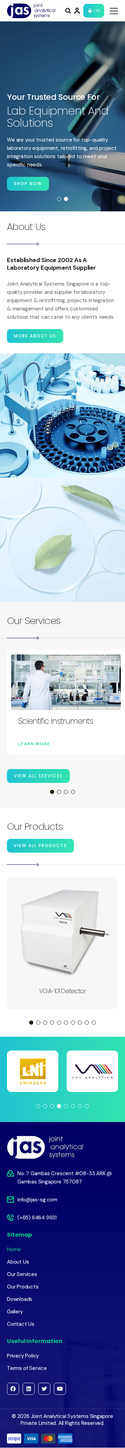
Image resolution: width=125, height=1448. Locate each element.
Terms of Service (27, 1368)
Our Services (22, 1274)
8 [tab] (80, 1022)
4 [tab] (73, 792)
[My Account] (77, 11)
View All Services (38, 776)
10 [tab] (94, 1022)
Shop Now (28, 183)
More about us (35, 336)
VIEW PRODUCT (63, 957)
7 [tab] (73, 1022)
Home (14, 1249)
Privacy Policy (23, 1355)
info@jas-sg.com (37, 1199)
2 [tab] (66, 199)
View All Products (40, 845)
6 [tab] (66, 1022)
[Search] (68, 10)
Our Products (23, 1286)
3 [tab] (66, 792)
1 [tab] (59, 199)
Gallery (15, 1311)
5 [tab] (59, 1022)
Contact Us (20, 1324)
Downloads (19, 1299)
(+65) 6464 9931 (37, 1217)
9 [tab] (87, 1022)
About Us (18, 1261)
